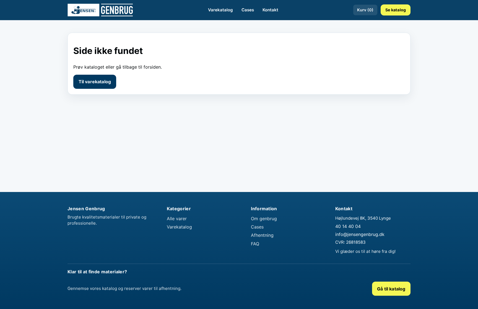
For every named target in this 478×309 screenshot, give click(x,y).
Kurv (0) (365, 9)
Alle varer (177, 218)
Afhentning (262, 235)
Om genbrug (264, 218)
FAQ (255, 243)
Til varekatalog (95, 81)
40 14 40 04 (348, 226)
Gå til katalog (391, 289)
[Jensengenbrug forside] (100, 10)
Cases (247, 9)
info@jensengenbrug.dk (360, 234)
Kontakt (270, 9)
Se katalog (395, 9)
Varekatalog (220, 9)
